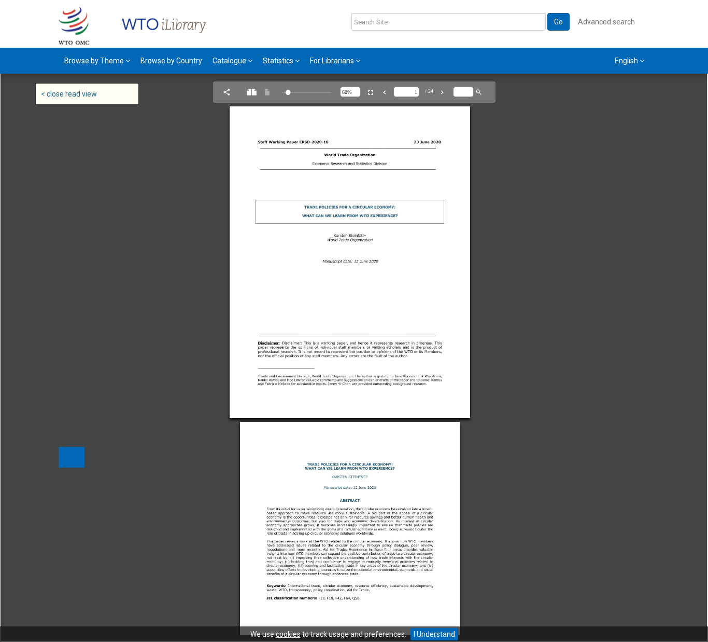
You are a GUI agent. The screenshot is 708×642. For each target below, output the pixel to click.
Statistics (279, 61)
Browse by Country (171, 61)
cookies (288, 634)
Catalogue (230, 61)
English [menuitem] (627, 61)
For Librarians (333, 61)
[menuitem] (97, 61)
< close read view (69, 94)
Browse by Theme (94, 61)
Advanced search (606, 22)
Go (558, 22)
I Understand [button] (434, 634)
